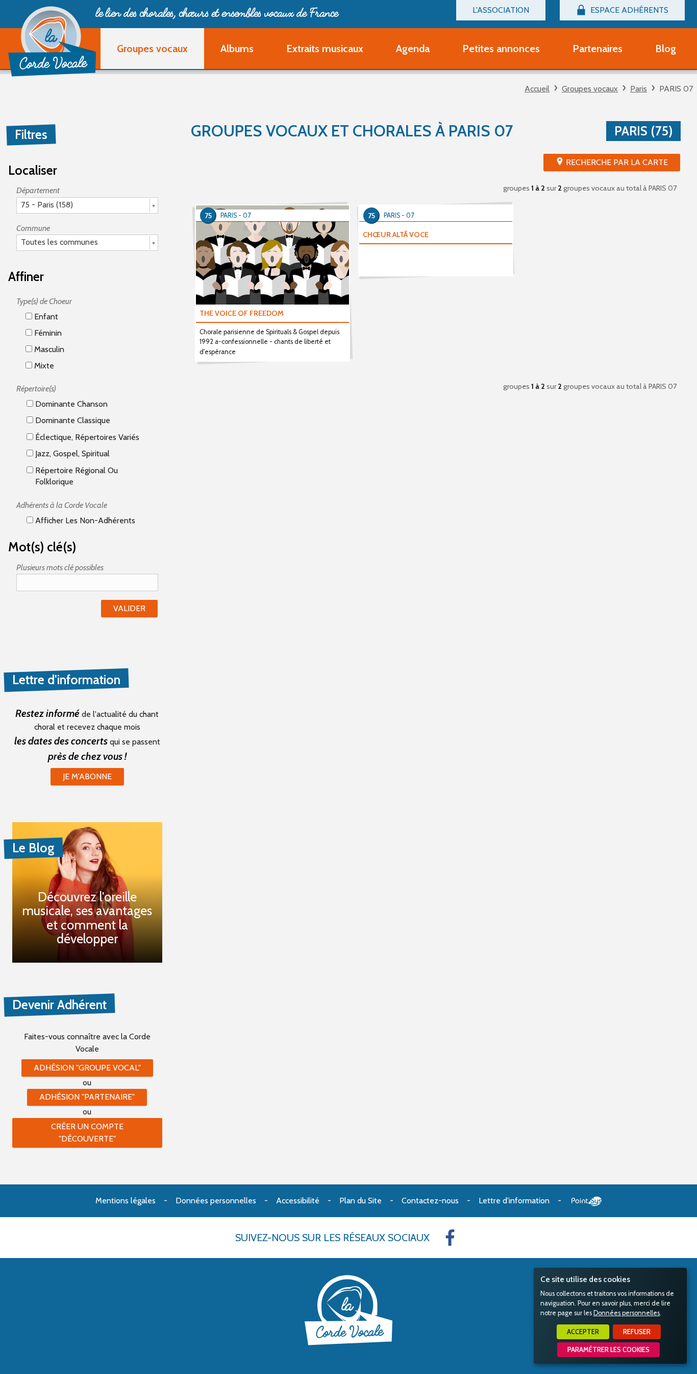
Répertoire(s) (36, 388)
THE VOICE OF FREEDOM (242, 313)
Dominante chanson (70, 404)
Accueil (537, 89)
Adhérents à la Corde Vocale (61, 505)
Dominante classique (71, 420)
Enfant (45, 316)
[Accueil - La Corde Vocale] (52, 41)
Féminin (47, 333)
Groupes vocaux (590, 89)
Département (38, 190)
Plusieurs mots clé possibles (60, 567)
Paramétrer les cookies (608, 1350)
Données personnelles (626, 1313)
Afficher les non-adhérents (84, 520)
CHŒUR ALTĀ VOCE (396, 234)
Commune (33, 228)
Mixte (43, 365)
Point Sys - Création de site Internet (586, 1201)
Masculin (48, 349)
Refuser (637, 1332)
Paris (638, 89)
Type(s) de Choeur (44, 301)
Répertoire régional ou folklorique (75, 475)
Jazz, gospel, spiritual (71, 453)
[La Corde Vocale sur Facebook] (450, 1237)
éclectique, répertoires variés (86, 437)
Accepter (583, 1332)
